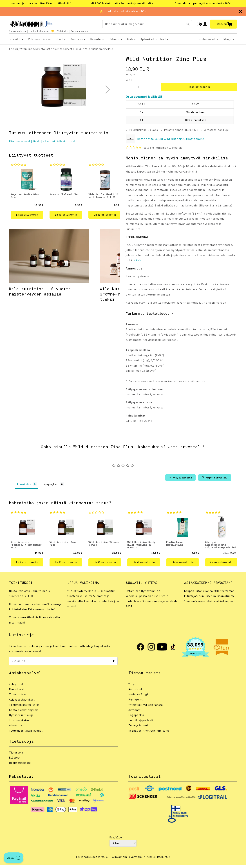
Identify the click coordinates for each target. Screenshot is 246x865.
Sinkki (78, 49)
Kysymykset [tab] (51, 484)
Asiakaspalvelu (17, 31)
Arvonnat (134, 710)
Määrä (129, 80)
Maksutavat (16, 689)
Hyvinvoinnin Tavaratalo (126, 857)
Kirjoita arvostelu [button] (216, 477)
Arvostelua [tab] (24, 484)
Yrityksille (62, 31)
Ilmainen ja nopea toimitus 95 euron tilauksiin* (40, 3)
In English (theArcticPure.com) (148, 731)
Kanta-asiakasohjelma (24, 710)
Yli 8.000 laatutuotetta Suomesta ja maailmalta (122, 3)
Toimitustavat (18, 694)
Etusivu (13, 49)
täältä (137, 260)
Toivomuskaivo (79, 31)
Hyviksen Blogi (138, 694)
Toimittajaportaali (140, 720)
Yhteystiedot (17, 684)
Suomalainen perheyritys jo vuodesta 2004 (203, 3)
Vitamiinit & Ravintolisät (35, 49)
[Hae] (188, 24)
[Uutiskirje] (114, 661)
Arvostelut (135, 689)
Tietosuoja (16, 752)
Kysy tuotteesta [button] (182, 477)
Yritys (132, 684)
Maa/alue (115, 837)
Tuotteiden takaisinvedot (26, 731)
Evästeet (15, 757)
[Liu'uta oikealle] (107, 89)
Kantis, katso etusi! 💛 (41, 31)
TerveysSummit (138, 725)
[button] (223, 24)
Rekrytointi (136, 699)
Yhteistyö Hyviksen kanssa (145, 705)
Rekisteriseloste (20, 763)
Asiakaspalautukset (22, 699)
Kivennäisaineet (62, 49)
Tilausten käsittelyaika (24, 705)
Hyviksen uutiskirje (21, 715)
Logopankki (136, 715)
